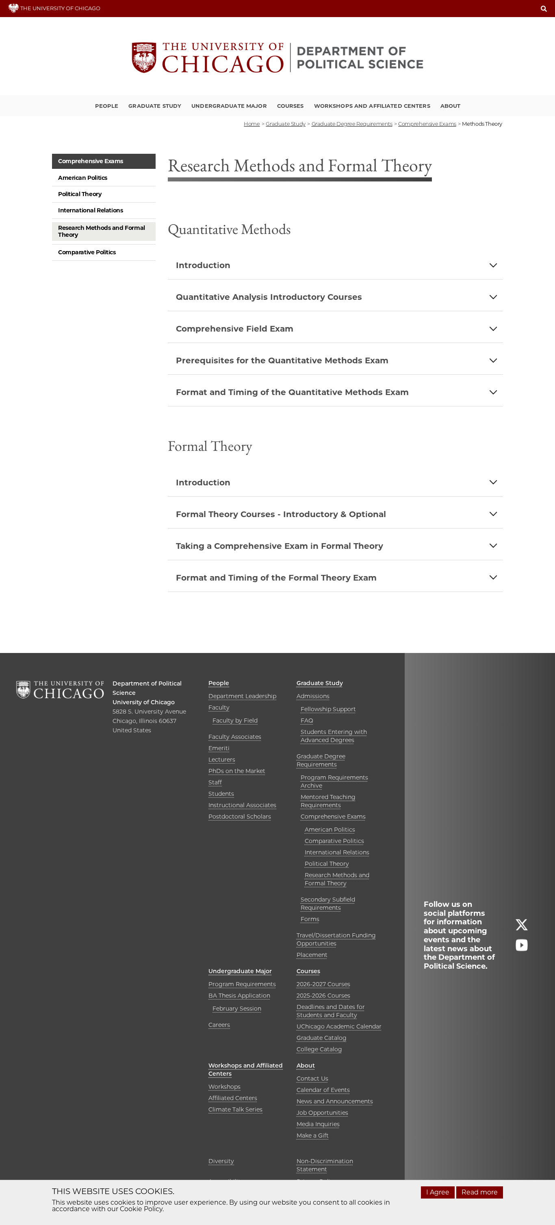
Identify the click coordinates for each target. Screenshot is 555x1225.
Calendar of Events (323, 1090)
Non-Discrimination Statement (325, 1165)
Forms (310, 919)
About (450, 106)
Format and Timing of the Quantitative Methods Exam (292, 392)
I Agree (437, 1192)
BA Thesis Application (239, 995)
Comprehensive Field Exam (234, 329)
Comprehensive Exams (90, 161)
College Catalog (319, 1049)
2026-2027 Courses (323, 984)
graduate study (286, 123)
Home (252, 123)
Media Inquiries (318, 1124)
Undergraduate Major (229, 106)
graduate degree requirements (352, 123)
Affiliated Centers (232, 1098)
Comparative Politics (87, 252)
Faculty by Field (235, 720)
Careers (219, 1024)
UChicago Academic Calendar (339, 1026)
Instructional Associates (242, 805)
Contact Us (312, 1078)
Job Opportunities (322, 1112)
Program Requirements (242, 984)
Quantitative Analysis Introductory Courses (269, 297)
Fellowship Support (328, 709)
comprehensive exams (427, 123)
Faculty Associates (234, 736)
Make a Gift (313, 1135)
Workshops (224, 1086)
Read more (480, 1192)
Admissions (313, 696)
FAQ (307, 720)
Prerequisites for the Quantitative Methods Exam (282, 360)
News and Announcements (335, 1101)
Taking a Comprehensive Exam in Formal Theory (279, 546)
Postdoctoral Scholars (239, 816)
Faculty (219, 707)
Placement (312, 955)
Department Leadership (242, 696)
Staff (215, 782)
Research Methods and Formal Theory (101, 231)
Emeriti (219, 748)
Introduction (203, 265)
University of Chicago (144, 702)
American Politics (82, 177)
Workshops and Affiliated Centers (372, 106)
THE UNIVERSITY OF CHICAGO (59, 8)
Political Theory (79, 194)
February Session (236, 1008)
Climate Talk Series (235, 1109)
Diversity (221, 1161)
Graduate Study (154, 106)
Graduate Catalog (322, 1038)
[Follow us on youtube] (522, 948)
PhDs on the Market (236, 771)
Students (221, 793)
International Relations (90, 210)
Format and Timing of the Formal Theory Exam (276, 578)
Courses (290, 106)
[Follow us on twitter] (522, 928)
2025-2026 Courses (323, 995)
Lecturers (221, 759)
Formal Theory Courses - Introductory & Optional (281, 514)
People (107, 106)
